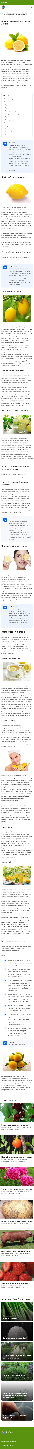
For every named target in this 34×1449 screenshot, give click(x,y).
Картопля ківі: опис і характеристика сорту (16, 1221)
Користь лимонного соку (12, 108)
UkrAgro (3, 7)
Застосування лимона (10, 123)
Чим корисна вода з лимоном (14, 111)
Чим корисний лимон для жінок (15, 120)
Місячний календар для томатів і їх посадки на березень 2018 (16, 1157)
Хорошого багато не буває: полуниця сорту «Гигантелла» (16, 1283)
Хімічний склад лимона (11, 99)
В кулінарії (8, 135)
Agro (4, 2)
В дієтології (8, 132)
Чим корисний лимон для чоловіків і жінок (17, 114)
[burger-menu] (31, 7)
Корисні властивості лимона (12, 102)
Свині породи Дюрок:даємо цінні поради (15, 1251)
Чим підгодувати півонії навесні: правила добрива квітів (16, 1189)
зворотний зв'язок (7, 1445)
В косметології (9, 129)
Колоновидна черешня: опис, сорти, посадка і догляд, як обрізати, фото (14, 1125)
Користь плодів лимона (12, 105)
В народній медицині (11, 126)
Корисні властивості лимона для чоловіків (18, 117)
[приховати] (30, 96)
